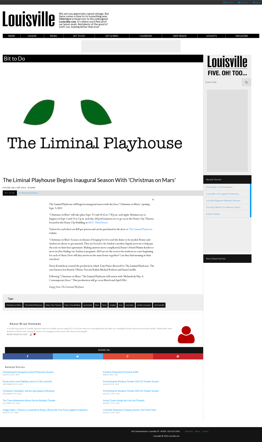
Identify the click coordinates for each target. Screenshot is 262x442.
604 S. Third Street (98, 222)
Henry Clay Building (72, 305)
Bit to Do (79, 35)
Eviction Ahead (212, 214)
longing (113, 305)
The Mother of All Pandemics (219, 187)
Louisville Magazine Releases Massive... (223, 200)
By (28, 193)
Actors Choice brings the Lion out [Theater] (123, 400)
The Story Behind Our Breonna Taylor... (224, 207)
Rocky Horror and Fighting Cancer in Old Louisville (27, 381)
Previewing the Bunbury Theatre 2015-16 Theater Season (131, 391)
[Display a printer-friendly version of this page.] (153, 199)
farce (104, 305)
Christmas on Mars (13, 305)
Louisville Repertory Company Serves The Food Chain (129, 410)
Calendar (146, 35)
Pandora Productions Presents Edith (120, 372)
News (11, 35)
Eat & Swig (112, 35)
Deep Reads (179, 35)
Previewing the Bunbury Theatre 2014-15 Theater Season (131, 381)
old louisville (159, 305)
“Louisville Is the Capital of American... (223, 193)
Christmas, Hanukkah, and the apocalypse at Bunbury (29, 391)
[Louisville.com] (31, 334)
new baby (130, 305)
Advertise (189, 431)
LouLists (211, 35)
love (120, 305)
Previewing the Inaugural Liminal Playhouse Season (28, 372)
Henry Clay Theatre (53, 305)
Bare (97, 305)
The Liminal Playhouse (140, 229)
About (197, 431)
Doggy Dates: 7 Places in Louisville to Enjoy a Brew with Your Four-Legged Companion (45, 410)
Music (53, 35)
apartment (88, 305)
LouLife (32, 35)
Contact (205, 431)
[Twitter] (35, 334)
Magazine (242, 35)
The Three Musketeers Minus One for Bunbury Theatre (29, 400)
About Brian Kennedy (25, 323)
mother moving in (144, 305)
